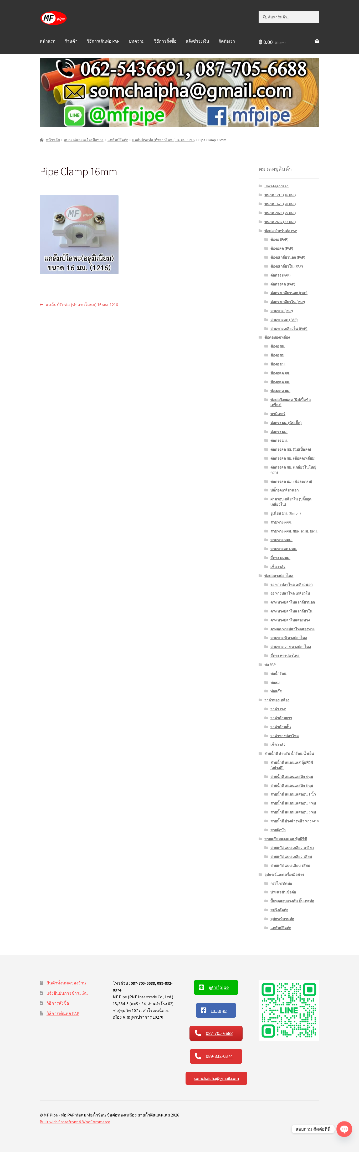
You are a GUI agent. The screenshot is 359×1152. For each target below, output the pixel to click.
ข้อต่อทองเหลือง (277, 337)
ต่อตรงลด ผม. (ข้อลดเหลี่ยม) (293, 458)
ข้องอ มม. (278, 364)
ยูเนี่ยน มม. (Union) (285, 513)
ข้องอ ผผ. (277, 346)
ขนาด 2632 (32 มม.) (280, 221)
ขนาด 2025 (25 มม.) (280, 212)
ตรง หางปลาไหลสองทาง (290, 620)
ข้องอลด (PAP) (281, 248)
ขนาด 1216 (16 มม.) (280, 195)
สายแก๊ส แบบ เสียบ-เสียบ (290, 865)
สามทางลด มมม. (283, 548)
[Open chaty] (344, 1129)
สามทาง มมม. (281, 539)
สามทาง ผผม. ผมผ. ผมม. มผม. (294, 531)
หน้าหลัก (53, 140)
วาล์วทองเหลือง (276, 700)
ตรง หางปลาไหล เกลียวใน (291, 611)
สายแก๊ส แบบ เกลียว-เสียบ (291, 856)
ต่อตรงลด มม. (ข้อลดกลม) (291, 481)
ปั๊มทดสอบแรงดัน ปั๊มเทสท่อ (292, 901)
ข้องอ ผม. (277, 355)
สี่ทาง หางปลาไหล (285, 655)
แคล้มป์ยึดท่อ (117, 140)
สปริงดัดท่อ (279, 910)
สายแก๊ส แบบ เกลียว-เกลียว (292, 847)
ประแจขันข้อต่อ (283, 892)
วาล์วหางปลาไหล (284, 735)
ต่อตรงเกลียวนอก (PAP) (288, 292)
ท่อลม (275, 682)
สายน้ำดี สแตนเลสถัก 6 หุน (291, 785)
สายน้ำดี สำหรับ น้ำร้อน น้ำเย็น (289, 753)
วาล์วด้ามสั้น (280, 727)
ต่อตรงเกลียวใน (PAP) (287, 301)
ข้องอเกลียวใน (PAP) (286, 266)
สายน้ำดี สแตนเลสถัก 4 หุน (291, 776)
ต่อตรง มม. (279, 440)
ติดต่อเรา (226, 41)
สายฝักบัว (278, 830)
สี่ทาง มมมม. (280, 557)
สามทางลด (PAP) (284, 319)
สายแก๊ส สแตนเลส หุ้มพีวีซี (285, 839)
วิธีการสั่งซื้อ (165, 41)
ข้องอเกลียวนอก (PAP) (287, 257)
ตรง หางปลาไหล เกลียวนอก (292, 602)
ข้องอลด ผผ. (280, 373)
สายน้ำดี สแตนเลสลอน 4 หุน (293, 803)
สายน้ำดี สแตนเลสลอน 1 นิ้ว (293, 794)
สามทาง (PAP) (281, 310)
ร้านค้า (71, 41)
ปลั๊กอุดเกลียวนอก (284, 490)
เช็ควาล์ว (277, 566)
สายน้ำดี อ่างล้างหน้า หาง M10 (294, 821)
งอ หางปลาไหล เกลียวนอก (291, 584)
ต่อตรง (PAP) (280, 275)
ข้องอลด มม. (280, 390)
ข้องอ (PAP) (279, 239)
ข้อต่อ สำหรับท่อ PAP (280, 230)
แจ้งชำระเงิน (197, 41)
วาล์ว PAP (278, 709)
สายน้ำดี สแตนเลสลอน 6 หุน (293, 812)
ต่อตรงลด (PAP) (282, 284)
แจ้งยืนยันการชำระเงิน (67, 993)
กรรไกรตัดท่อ (281, 883)
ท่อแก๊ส (276, 691)
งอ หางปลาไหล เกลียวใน (290, 593)
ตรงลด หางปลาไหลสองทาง (292, 629)
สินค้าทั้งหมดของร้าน (66, 982)
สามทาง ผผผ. (281, 522)
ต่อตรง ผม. (279, 431)
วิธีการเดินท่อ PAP (103, 41)
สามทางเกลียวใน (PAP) (288, 328)
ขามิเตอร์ (277, 413)
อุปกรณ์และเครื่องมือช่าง (84, 140)
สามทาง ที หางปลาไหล (288, 637)
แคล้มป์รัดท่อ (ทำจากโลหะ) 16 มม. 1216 (163, 140)
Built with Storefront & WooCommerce (75, 1121)
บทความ (137, 41)
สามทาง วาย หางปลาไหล (290, 646)
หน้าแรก (47, 41)
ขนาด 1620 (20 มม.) (280, 204)
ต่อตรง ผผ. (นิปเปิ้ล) (286, 422)
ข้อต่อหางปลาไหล (278, 575)
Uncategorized (276, 186)
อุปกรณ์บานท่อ (282, 919)
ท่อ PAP (270, 664)
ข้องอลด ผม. (280, 382)
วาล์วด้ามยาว (281, 718)
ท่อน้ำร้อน (278, 673)
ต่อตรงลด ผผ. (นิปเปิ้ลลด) (290, 449)
